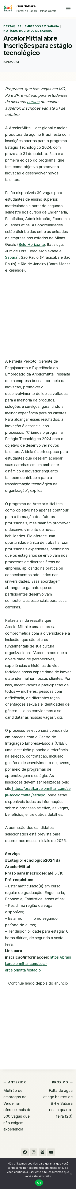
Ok (39, 1182)
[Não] (71, 1173)
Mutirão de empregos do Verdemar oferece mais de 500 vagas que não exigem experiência (17, 1105)
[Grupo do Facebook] (42, 1152)
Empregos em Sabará (42, 26)
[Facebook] (25, 1152)
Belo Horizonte (32, 244)
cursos (33, 101)
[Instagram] (33, 1152)
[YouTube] (51, 1152)
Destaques (12, 26)
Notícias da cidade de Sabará (27, 30)
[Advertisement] (38, 318)
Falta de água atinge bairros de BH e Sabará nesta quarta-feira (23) (58, 1099)
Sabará (11, 257)
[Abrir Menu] (68, 8)
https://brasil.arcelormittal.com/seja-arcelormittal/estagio (38, 963)
